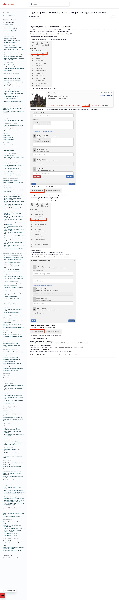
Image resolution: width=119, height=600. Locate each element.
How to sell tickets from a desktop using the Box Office (13, 190)
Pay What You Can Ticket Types (11, 91)
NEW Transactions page (9, 290)
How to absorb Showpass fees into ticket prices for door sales (14, 172)
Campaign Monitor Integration (11, 441)
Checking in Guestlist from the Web (11, 516)
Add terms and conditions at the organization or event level (13, 112)
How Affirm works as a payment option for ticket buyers (13, 325)
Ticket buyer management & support (12, 253)
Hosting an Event (8, 22)
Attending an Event (9, 20)
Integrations (6, 423)
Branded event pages (8, 137)
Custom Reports (7, 412)
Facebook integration (8, 447)
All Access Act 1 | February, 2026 (11, 27)
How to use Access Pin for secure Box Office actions (13, 233)
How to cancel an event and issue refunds (12, 464)
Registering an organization (10, 38)
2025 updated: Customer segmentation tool (13, 315)
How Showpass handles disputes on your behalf (12, 544)
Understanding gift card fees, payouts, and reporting (13, 407)
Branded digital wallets (8, 139)
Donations (6, 307)
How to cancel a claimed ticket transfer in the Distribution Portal (14, 504)
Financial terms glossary (8, 410)
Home (7, 12)
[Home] (9, 4)
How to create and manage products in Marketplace (12, 474)
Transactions (7, 274)
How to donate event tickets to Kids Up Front (13, 310)
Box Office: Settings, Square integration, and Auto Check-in (13, 217)
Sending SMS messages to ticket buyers (13, 287)
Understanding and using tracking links (13, 395)
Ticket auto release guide (10, 98)
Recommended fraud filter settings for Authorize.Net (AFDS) (12, 531)
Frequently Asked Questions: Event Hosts (12, 508)
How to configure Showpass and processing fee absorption (11, 169)
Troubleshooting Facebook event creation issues (13, 457)
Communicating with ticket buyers (11, 281)
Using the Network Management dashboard (13, 327)
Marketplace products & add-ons (12, 471)
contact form (75, 354)
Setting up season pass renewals (10, 357)
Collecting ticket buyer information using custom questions (12, 318)
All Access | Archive (8, 24)
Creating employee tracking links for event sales (13, 414)
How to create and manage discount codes (13, 332)
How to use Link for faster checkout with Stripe (12, 522)
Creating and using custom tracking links (12, 417)
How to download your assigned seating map (13, 129)
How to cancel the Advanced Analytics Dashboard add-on (13, 389)
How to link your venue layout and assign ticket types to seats (13, 126)
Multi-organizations (8, 62)
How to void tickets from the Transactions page (14, 266)
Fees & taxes (6, 142)
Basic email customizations (10, 285)
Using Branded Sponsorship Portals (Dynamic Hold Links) (12, 199)
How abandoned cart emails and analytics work (13, 420)
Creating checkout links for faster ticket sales (13, 401)
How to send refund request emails (12, 271)
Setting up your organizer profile (11, 45)
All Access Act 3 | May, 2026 (10, 30)
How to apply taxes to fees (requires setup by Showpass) (14, 158)
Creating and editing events (10, 76)
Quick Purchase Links (9, 403)
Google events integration (10, 425)
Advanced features (8, 511)
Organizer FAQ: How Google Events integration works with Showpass (12, 428)
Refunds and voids (8, 302)
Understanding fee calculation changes (13, 175)
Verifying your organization (10, 42)
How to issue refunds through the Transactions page (12, 263)
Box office (6, 185)
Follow (113, 17)
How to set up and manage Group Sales (13, 490)
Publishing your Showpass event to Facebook (12, 450)
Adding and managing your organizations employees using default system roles (13, 55)
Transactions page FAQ (9, 304)
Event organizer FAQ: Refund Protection (13, 257)
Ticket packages (7, 341)
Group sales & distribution (9, 485)
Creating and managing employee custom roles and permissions (14, 59)
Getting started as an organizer (11, 34)
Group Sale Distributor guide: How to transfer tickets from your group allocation (14, 497)
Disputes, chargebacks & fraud (11, 538)
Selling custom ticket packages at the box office (14, 202)
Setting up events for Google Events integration (12, 432)
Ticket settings (7, 89)
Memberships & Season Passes (10, 349)
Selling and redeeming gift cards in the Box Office (14, 236)
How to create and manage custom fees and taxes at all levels (13, 149)
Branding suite (6, 135)
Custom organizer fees (9, 144)
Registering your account (9, 36)
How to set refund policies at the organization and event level (13, 109)
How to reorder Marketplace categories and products (13, 477)
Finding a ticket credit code (9, 378)
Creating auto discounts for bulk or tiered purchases (12, 337)
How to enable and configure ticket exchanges (12, 260)
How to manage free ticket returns (12, 269)
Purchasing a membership (9, 361)
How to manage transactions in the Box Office (13, 239)
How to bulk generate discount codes (12, 334)
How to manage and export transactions (13, 278)
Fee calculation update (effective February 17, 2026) (14, 166)
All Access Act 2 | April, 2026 (10, 29)
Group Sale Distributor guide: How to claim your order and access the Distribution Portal (14, 494)
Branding (5, 133)
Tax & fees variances (9, 155)
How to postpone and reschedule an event (13, 462)
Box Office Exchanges (9, 193)
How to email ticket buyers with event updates (12, 467)
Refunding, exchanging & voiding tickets (13, 255)
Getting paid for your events (10, 178)
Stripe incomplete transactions (10, 533)
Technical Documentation (11, 558)
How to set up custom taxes (10, 147)
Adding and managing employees (11, 52)
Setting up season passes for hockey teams (13, 368)
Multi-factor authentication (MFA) (12, 40)
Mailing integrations (8, 438)
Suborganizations (8, 70)
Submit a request (10, 15)
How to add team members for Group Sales (13, 488)
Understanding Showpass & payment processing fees (12, 162)
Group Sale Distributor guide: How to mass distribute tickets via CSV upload (14, 501)
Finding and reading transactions (11, 298)
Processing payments (8, 519)
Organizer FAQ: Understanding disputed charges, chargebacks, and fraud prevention (13, 541)
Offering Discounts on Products (10, 479)
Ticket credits (6, 373)
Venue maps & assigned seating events (12, 115)
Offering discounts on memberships (11, 359)
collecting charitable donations (11, 312)
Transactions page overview (10, 296)
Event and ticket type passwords (12, 86)
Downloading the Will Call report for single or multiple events (14, 321)
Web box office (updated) (9, 211)
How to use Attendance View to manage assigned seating (13, 223)
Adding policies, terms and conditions (13, 106)
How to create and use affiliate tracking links (13, 398)
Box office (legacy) (8, 187)
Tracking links (7, 393)
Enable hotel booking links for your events (14, 452)
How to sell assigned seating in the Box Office (13, 220)
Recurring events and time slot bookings (13, 82)
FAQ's (4, 483)
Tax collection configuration (10, 153)
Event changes (7, 460)
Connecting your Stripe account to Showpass (13, 528)
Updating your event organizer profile (13, 47)
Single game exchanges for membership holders (12, 364)
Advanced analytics (8, 383)
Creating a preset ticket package (10, 343)
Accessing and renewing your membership (13, 366)
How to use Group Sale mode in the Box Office (13, 249)
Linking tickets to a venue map (10, 123)
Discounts (5, 330)
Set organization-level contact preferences (14, 49)
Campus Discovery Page (10, 64)
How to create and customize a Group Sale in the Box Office (14, 230)
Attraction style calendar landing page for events (13, 102)
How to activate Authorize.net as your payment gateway (12, 526)
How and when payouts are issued (11, 180)
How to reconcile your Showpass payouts (13, 182)
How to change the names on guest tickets (14, 276)
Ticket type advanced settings (11, 96)
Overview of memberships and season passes (13, 352)
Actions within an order (9, 300)
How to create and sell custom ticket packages (11, 346)
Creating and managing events (11, 73)
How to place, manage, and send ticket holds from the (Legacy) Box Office (13, 195)
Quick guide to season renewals (10, 370)
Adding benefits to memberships (10, 355)
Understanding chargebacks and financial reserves (12, 551)
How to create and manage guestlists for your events (13, 514)
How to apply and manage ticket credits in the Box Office (14, 246)
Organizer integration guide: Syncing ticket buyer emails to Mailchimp (14, 443)
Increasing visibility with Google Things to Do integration (14, 435)
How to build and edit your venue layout (13, 120)
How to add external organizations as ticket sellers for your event (13, 205)
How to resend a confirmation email (12, 283)
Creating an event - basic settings (12, 78)
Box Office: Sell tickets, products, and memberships (13, 214)
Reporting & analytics (8, 381)
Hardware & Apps (8, 555)
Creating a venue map (9, 118)
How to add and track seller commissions (14, 208)
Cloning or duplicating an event (11, 84)
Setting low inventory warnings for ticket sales (13, 94)
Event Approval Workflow (10, 66)
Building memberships (8, 353)
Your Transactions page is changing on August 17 (13, 293)
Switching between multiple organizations (14, 68)
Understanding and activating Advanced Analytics (13, 386)
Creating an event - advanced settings (13, 80)
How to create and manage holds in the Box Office (13, 227)
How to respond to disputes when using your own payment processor (13, 548)
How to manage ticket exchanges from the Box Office (14, 243)
